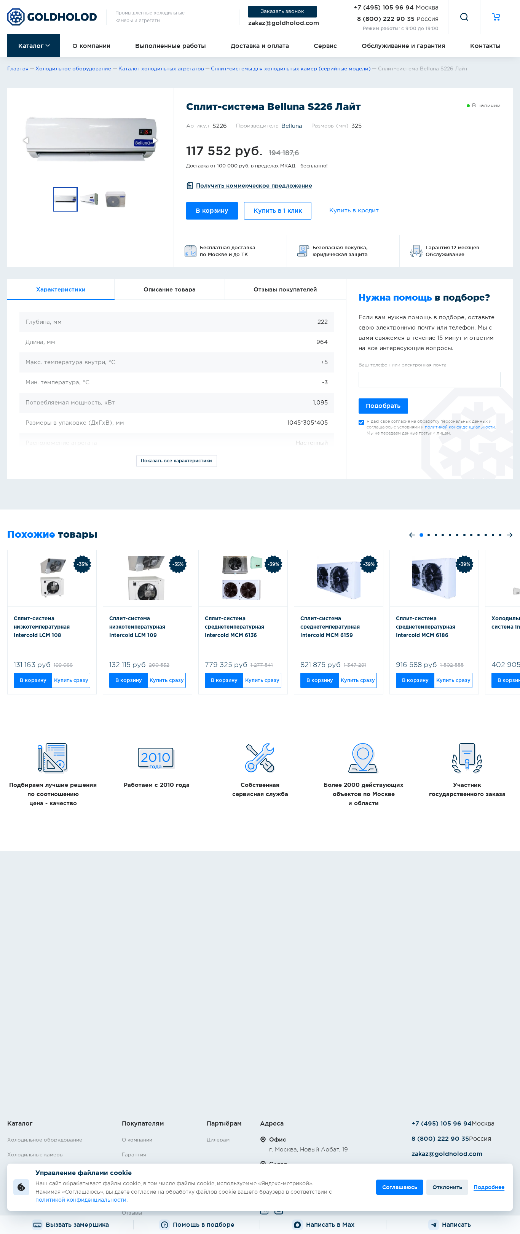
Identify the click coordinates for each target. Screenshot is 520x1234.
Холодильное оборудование (44, 1140)
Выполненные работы (170, 45)
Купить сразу (71, 680)
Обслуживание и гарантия (403, 45)
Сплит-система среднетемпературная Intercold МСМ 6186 (425, 626)
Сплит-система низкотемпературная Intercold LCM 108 (42, 626)
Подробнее (489, 1187)
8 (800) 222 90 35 (386, 18)
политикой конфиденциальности (460, 427)
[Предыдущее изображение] (26, 140)
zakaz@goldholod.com (283, 22)
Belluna (291, 126)
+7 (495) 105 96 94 (384, 7)
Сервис (325, 45)
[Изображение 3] (115, 199)
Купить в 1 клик (278, 210)
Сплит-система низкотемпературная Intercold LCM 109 (137, 626)
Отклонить (447, 1187)
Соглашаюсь (399, 1187)
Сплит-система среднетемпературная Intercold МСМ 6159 (330, 626)
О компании (91, 45)
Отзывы (132, 1213)
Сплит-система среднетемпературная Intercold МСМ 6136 (234, 626)
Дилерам (218, 1140)
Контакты (485, 45)
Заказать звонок (282, 11)
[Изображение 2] (90, 199)
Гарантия (134, 1155)
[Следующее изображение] (154, 140)
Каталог (31, 45)
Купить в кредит (354, 210)
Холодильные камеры (35, 1155)
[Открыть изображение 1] (90, 140)
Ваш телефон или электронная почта (403, 365)
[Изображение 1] (65, 199)
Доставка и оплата (260, 45)
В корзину (212, 210)
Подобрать (383, 406)
